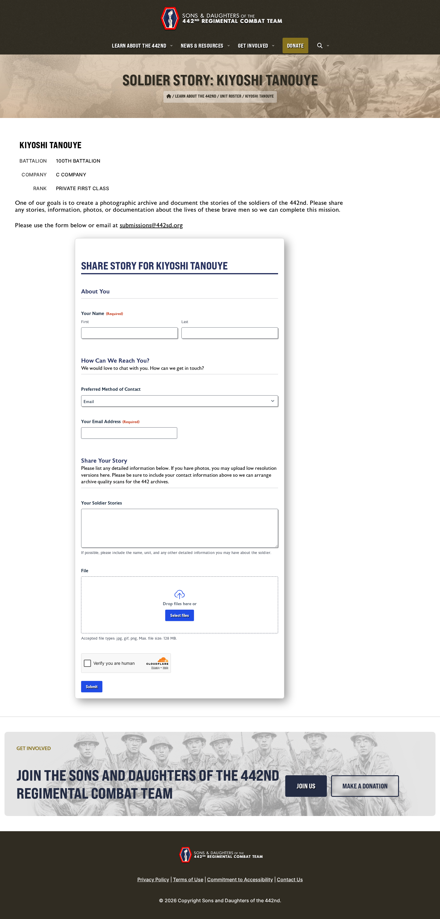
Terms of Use (188, 879)
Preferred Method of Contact (111, 389)
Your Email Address (110, 421)
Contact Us (290, 879)
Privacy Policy (153, 879)
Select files (179, 615)
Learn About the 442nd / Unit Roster (208, 96)
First (85, 322)
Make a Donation (365, 786)
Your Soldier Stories (101, 503)
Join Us (306, 786)
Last (184, 322)
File (84, 570)
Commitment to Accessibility (240, 879)
